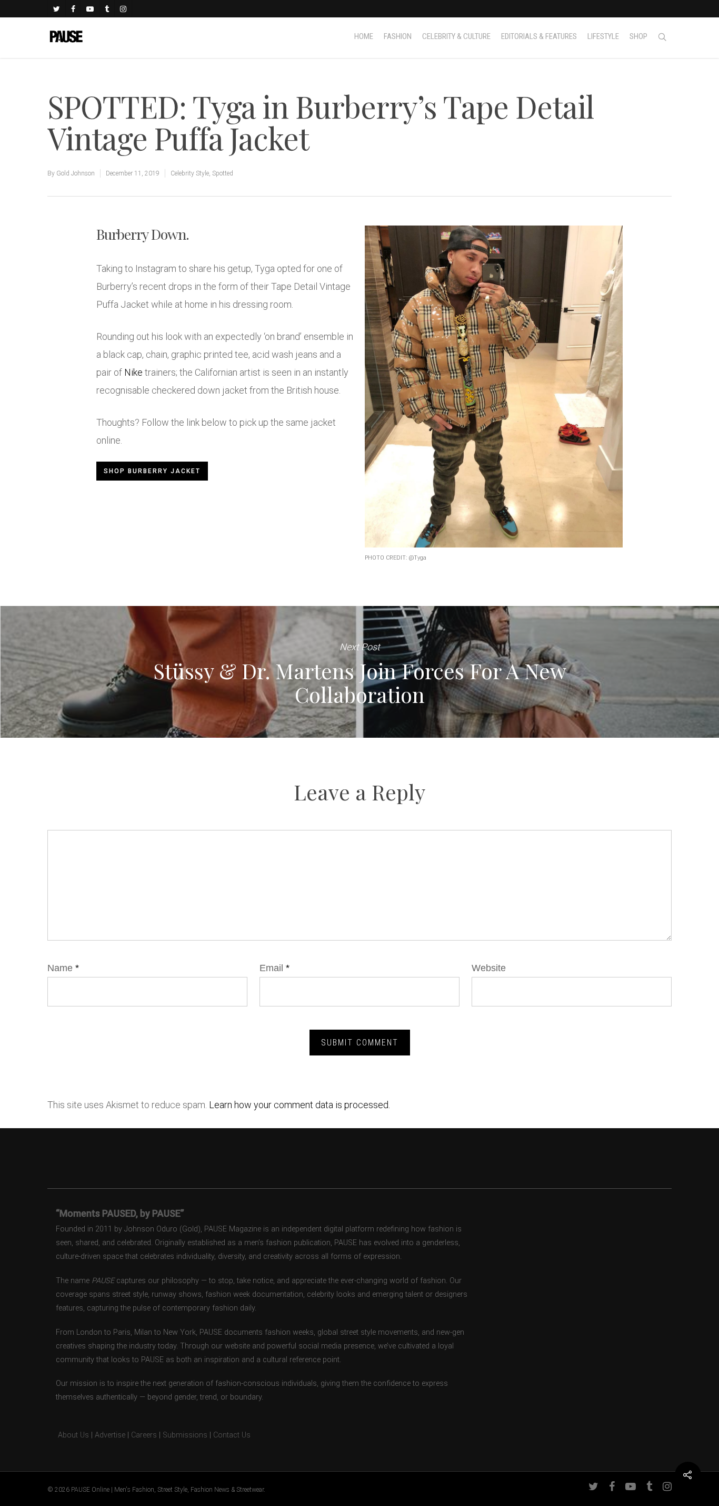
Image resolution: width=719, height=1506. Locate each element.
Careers (144, 1435)
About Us (68, 1435)
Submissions (185, 1435)
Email (274, 968)
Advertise (110, 1435)
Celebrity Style (190, 173)
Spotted (222, 173)
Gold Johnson (75, 173)
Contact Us (232, 1435)
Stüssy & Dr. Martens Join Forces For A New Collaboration (359, 672)
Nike (133, 372)
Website (489, 968)
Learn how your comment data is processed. (299, 1104)
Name (63, 968)
